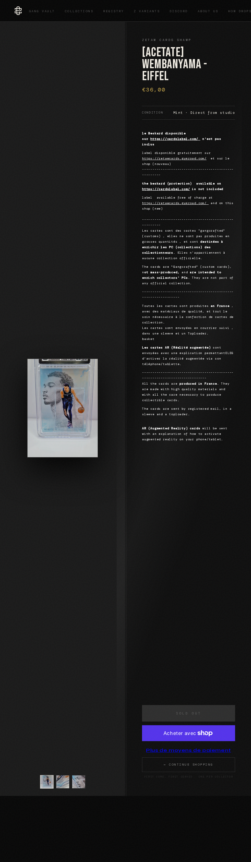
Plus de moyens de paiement (188, 750)
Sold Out (188, 713)
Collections (79, 11)
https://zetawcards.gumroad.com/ (174, 158)
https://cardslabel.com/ (175, 139)
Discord (179, 11)
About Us (208, 11)
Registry (113, 11)
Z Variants (147, 11)
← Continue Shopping (188, 765)
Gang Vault (42, 11)
